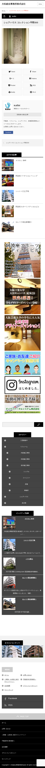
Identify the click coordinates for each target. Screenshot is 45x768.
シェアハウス (24, 497)
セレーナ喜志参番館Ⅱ (29, 578)
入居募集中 (24, 440)
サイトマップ (8, 690)
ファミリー (26, 478)
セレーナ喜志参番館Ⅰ (24, 222)
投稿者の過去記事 (22, 114)
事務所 (26, 490)
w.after (14, 16)
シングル (26, 471)
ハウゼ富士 (29, 559)
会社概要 (7, 686)
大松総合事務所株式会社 (18, 765)
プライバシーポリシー (30, 686)
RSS (10, 705)
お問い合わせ (27, 675)
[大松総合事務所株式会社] (14, 4)
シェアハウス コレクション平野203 (17, 143)
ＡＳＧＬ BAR (21, 160)
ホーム (6, 675)
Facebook (8, 132)
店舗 (26, 484)
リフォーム (24, 447)
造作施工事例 (25, 465)
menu (40, 4)
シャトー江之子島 (22, 191)
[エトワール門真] (33, 651)
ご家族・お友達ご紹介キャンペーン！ (14, 735)
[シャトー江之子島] (12, 651)
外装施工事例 (25, 459)
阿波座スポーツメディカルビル (27, 207)
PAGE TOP (24, 716)
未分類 (24, 503)
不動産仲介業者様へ (29, 679)
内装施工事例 (25, 453)
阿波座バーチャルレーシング (26, 176)
